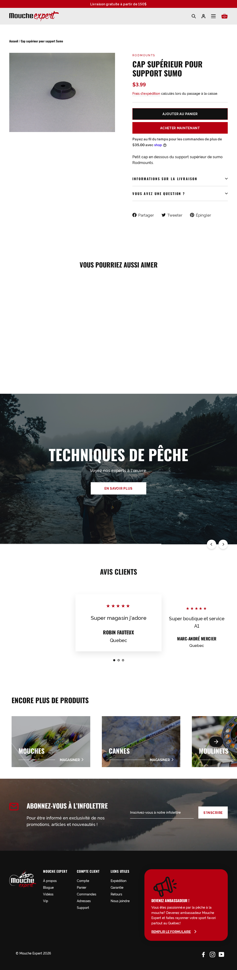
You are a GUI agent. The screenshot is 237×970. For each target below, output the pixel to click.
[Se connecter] (203, 16)
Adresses (84, 900)
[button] (216, 742)
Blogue (48, 887)
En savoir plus (118, 488)
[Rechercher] (194, 16)
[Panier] (224, 16)
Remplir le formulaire (171, 931)
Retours (116, 894)
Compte (83, 880)
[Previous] (211, 544)
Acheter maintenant (180, 128)
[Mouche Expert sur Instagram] (212, 953)
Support (83, 907)
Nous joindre (120, 900)
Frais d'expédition (146, 93)
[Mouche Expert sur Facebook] (203, 953)
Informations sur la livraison (164, 178)
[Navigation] (213, 16)
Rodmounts (143, 55)
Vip (45, 900)
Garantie (117, 887)
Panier (81, 887)
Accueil (13, 41)
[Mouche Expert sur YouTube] (221, 953)
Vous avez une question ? (158, 193)
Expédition (118, 880)
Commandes (86, 894)
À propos (50, 880)
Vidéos (48, 894)
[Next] (223, 544)
